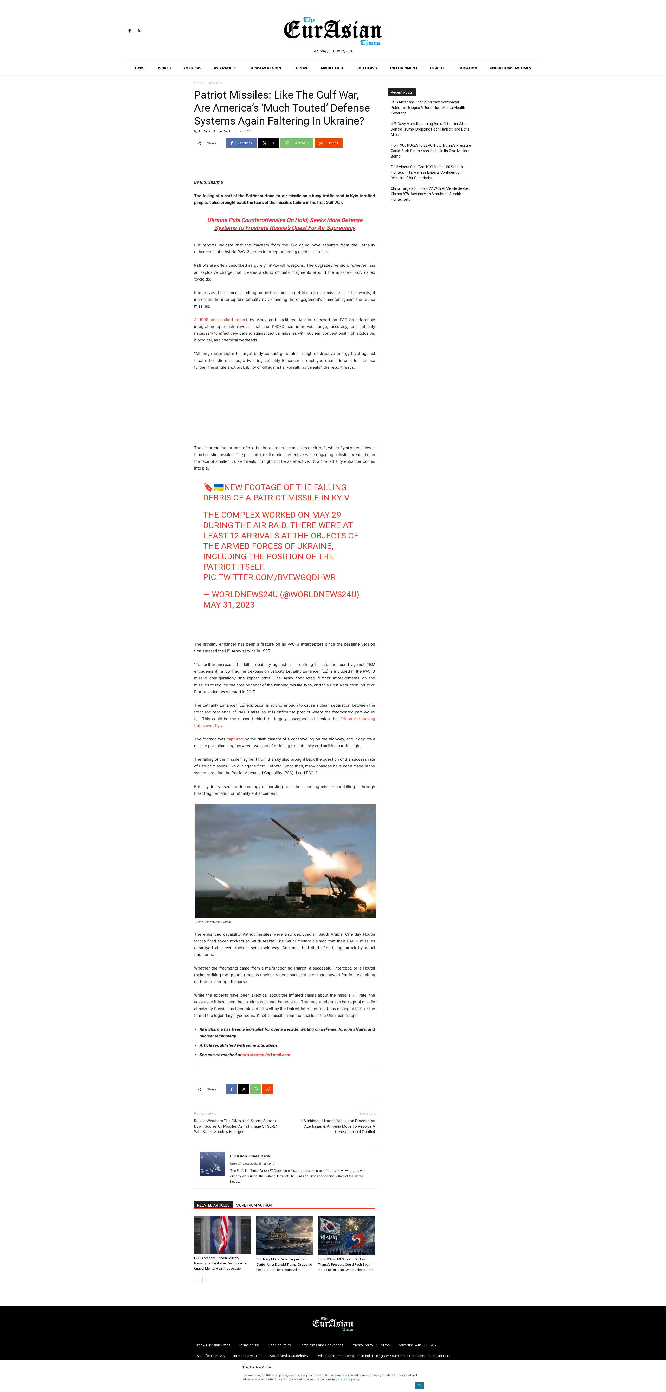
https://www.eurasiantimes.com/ (252, 1163)
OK (419, 1385)
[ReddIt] (267, 1089)
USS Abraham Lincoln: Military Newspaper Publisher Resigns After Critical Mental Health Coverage (220, 1263)
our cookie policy (348, 1379)
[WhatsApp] (255, 1089)
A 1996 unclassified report (220, 319)
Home (198, 83)
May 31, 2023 (229, 605)
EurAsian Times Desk (215, 131)
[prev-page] (197, 1280)
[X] (139, 31)
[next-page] (205, 1280)
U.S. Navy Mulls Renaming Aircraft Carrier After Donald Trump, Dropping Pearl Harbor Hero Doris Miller (284, 1264)
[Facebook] (129, 31)
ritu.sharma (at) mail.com (266, 1054)
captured (235, 739)
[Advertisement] (284, 165)
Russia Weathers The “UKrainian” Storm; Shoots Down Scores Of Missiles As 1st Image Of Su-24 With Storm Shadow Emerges (235, 1126)
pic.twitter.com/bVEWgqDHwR (269, 577)
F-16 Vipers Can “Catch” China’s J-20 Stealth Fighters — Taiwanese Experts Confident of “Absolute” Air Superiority (427, 172)
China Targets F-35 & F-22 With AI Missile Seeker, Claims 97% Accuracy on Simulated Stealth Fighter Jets (430, 193)
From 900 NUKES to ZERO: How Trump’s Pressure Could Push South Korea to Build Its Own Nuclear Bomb (346, 1264)
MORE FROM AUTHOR (254, 1205)
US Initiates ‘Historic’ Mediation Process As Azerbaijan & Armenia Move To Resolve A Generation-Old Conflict (338, 1126)
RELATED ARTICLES (213, 1205)
